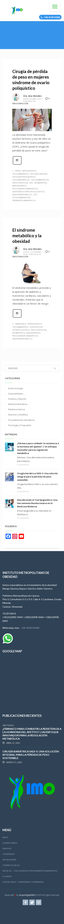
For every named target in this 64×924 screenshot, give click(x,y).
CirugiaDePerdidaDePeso (23, 177)
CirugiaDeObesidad (38, 174)
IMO (31, 183)
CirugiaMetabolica (20, 180)
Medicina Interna (16, 409)
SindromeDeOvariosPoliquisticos (28, 191)
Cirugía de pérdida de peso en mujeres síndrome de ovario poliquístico (30, 80)
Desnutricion (36, 327)
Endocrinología (20, 103)
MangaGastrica (19, 186)
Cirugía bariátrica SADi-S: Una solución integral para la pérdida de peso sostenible (37, 476)
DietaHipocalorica (20, 330)
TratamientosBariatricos (23, 200)
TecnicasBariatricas (21, 197)
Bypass (18, 171)
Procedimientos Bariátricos (21, 420)
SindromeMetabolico (22, 194)
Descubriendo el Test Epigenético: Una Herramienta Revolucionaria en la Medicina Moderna (37, 503)
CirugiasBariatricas (40, 180)
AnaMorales (20, 324)
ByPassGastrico (29, 171)
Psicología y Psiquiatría (19, 425)
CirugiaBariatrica (20, 174)
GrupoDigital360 (26, 895)
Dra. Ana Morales (32, 95)
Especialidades (15, 393)
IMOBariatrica (40, 183)
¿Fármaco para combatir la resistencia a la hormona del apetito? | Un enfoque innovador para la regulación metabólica (31, 733)
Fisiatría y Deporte (17, 398)
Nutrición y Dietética (18, 414)
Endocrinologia (20, 183)
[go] (55, 368)
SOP (35, 194)
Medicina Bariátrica (17, 404)
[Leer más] (17, 164)
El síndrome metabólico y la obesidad (27, 235)
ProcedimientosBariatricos (25, 189)
